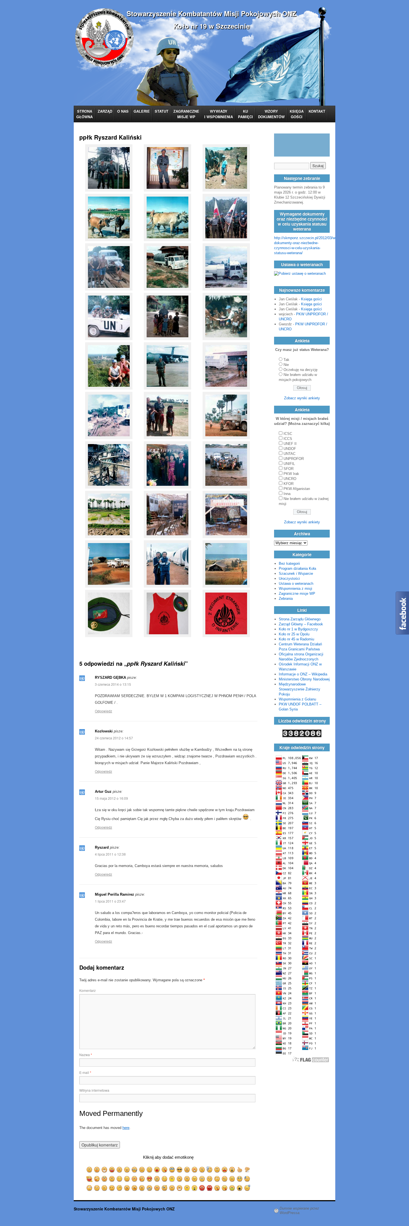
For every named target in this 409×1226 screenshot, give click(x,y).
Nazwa (85, 1054)
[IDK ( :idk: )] (209, 1178)
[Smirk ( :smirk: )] (187, 1178)
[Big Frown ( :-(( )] (127, 1169)
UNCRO (290, 479)
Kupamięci (245, 113)
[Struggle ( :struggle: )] (217, 1178)
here (125, 1128)
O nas (123, 111)
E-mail (85, 1072)
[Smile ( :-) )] (89, 1169)
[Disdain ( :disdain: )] (112, 1188)
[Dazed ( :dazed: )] (232, 1178)
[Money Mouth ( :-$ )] (127, 1188)
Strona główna (84, 113)
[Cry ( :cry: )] (134, 1169)
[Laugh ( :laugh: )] (112, 1169)
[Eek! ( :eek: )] (89, 1188)
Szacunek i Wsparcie (296, 573)
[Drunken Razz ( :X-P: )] (224, 1188)
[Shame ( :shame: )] (157, 1188)
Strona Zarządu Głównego (300, 619)
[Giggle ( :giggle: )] (164, 1178)
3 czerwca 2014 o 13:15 (113, 684)
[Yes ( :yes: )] (239, 1169)
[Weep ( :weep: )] (202, 1178)
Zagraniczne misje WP (186, 113)
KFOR (289, 484)
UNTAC (289, 454)
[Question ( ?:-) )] (209, 1169)
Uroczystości (289, 578)
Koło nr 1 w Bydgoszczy (298, 629)
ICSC (288, 434)
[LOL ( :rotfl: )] (89, 1178)
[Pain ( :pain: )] (224, 1169)
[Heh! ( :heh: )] (179, 1178)
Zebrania (286, 598)
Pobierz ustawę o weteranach (302, 273)
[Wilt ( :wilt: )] (194, 1178)
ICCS (288, 439)
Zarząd (105, 111)
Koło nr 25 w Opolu (294, 634)
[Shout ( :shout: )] (194, 1188)
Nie (286, 365)
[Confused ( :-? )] (202, 1169)
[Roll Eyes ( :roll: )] (97, 1188)
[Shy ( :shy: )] (127, 1178)
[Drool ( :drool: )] (157, 1178)
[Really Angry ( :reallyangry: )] (194, 1169)
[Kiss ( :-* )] (157, 1169)
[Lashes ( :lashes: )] (112, 1178)
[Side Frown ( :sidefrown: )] (224, 1178)
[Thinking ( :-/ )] (217, 1169)
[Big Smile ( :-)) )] (97, 1169)
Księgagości (297, 113)
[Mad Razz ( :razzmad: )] (217, 1188)
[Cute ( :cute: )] (119, 1178)
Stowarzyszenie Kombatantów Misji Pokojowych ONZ (211, 13)
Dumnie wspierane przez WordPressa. (299, 1210)
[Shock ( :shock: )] (232, 1169)
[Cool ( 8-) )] (179, 1169)
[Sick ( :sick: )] (232, 1188)
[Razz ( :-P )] (164, 1169)
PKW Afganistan (297, 489)
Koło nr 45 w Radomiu (296, 639)
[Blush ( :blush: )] (134, 1178)
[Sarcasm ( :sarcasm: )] (104, 1188)
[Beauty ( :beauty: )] (104, 1178)
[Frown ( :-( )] (119, 1169)
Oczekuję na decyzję (300, 370)
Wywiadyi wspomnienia (218, 113)
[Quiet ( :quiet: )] (149, 1188)
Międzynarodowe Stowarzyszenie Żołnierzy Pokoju (299, 689)
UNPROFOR (294, 459)
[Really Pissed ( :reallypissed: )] (209, 1188)
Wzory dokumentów (271, 113)
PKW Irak (291, 474)
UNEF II (290, 444)
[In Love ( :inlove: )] (149, 1178)
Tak (286, 360)
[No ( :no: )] (247, 1169)
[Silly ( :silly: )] (97, 1178)
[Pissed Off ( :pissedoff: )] (202, 1188)
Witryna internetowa (94, 1090)
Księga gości (311, 299)
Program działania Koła (297, 568)
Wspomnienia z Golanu (297, 699)
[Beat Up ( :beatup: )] (164, 1188)
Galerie (142, 111)
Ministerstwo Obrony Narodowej (304, 679)
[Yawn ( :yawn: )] (239, 1188)
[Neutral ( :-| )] (142, 1169)
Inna (287, 494)
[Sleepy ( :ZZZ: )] (247, 1188)
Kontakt (317, 111)
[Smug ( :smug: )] (119, 1188)
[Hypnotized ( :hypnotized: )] (239, 1178)
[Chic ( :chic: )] (172, 1169)
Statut (161, 111)
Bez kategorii (289, 563)
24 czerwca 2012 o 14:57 (114, 737)
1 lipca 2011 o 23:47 (110, 901)
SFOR (289, 469)
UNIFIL (289, 464)
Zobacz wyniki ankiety (302, 398)
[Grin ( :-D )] (104, 1169)
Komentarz (87, 990)
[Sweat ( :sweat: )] (247, 1178)
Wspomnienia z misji (295, 588)
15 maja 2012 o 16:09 (111, 798)
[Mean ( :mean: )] (172, 1188)
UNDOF (290, 449)
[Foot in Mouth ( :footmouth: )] (134, 1188)
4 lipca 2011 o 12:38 (110, 854)
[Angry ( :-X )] (187, 1169)
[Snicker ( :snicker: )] (172, 1178)
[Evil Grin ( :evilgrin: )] (179, 1188)
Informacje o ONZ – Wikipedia (303, 674)
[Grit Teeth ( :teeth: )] (187, 1188)
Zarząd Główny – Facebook (301, 624)
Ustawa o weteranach (296, 583)
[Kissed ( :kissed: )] (142, 1178)
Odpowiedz (103, 711)
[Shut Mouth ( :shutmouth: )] (142, 1188)
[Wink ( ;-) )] (149, 1169)
